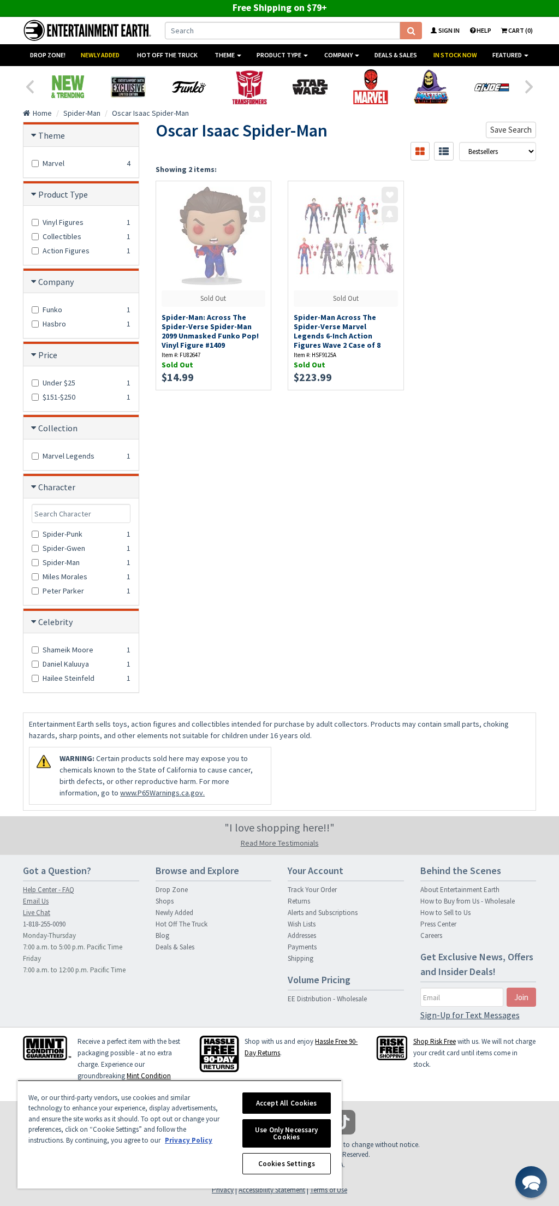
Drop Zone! (48, 55)
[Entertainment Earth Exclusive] (128, 87)
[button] (531, 1182)
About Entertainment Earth (459, 889)
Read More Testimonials (280, 843)
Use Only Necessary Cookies (286, 1133)
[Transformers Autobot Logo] (249, 87)
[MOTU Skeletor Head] (431, 87)
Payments (302, 947)
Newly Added (100, 55)
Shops (165, 901)
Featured (507, 55)
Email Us (36, 901)
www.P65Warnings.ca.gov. (162, 793)
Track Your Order (312, 889)
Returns (299, 901)
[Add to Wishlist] (257, 195)
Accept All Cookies (286, 1103)
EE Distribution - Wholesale (327, 998)
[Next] (529, 86)
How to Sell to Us (445, 912)
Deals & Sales (395, 55)
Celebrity (55, 621)
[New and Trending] (67, 87)
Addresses (302, 935)
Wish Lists (302, 924)
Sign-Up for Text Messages (470, 1014)
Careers (431, 935)
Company (339, 55)
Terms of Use (328, 1190)
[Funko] (188, 87)
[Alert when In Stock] (257, 214)
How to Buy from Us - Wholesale (467, 901)
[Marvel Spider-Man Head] (370, 87)
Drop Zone (172, 889)
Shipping (300, 958)
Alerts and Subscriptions (323, 912)
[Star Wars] (309, 87)
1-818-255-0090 (44, 924)
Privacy (223, 1190)
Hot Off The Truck (167, 55)
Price (47, 354)
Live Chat (36, 912)
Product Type (279, 55)
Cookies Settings (286, 1163)
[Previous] (29, 86)
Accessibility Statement (272, 1190)
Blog (162, 935)
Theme (225, 55)
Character (56, 487)
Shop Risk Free (434, 1041)
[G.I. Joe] (491, 87)
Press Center (438, 924)
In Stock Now (455, 55)
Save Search (511, 129)
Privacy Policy (188, 1140)
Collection (58, 428)
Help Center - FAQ (48, 889)
